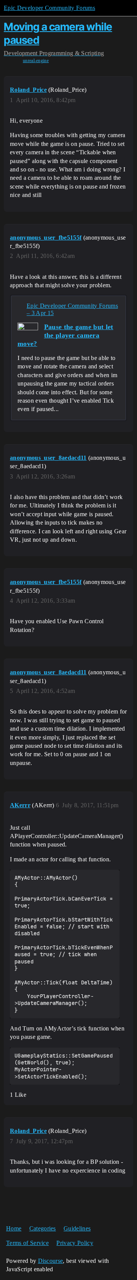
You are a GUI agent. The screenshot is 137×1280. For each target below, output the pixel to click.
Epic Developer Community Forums (49, 8)
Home (13, 1228)
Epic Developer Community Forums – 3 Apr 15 (72, 309)
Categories (42, 1228)
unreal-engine (36, 60)
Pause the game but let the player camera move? (65, 335)
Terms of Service (27, 1243)
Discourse (50, 1261)
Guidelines (77, 1228)
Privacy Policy (74, 1243)
